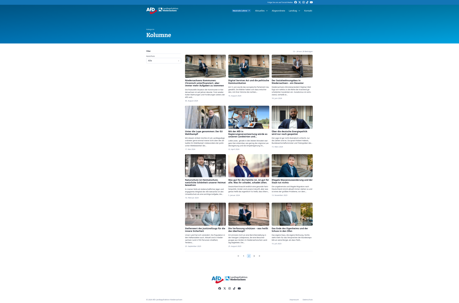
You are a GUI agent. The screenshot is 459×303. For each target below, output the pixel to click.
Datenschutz (308, 299)
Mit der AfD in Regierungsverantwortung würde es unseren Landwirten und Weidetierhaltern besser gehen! (247, 135)
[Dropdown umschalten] (267, 10)
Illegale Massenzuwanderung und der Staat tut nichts (292, 181)
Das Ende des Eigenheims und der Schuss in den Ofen (290, 229)
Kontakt (308, 10)
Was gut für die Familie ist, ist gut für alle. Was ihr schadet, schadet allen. (248, 181)
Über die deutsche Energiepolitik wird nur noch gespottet (289, 132)
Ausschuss (150, 56)
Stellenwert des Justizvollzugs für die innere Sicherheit (205, 229)
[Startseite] (162, 10)
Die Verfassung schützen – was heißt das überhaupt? (248, 229)
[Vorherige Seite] (238, 256)
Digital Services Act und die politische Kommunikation (248, 81)
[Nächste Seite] (259, 256)
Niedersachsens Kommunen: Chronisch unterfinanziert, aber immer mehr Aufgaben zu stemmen (204, 83)
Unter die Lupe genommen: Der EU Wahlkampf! (204, 132)
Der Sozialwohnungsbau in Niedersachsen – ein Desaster (288, 81)
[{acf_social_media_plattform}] (219, 288)
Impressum (294, 299)
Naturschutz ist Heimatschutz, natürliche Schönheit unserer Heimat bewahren (205, 182)
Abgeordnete (278, 10)
